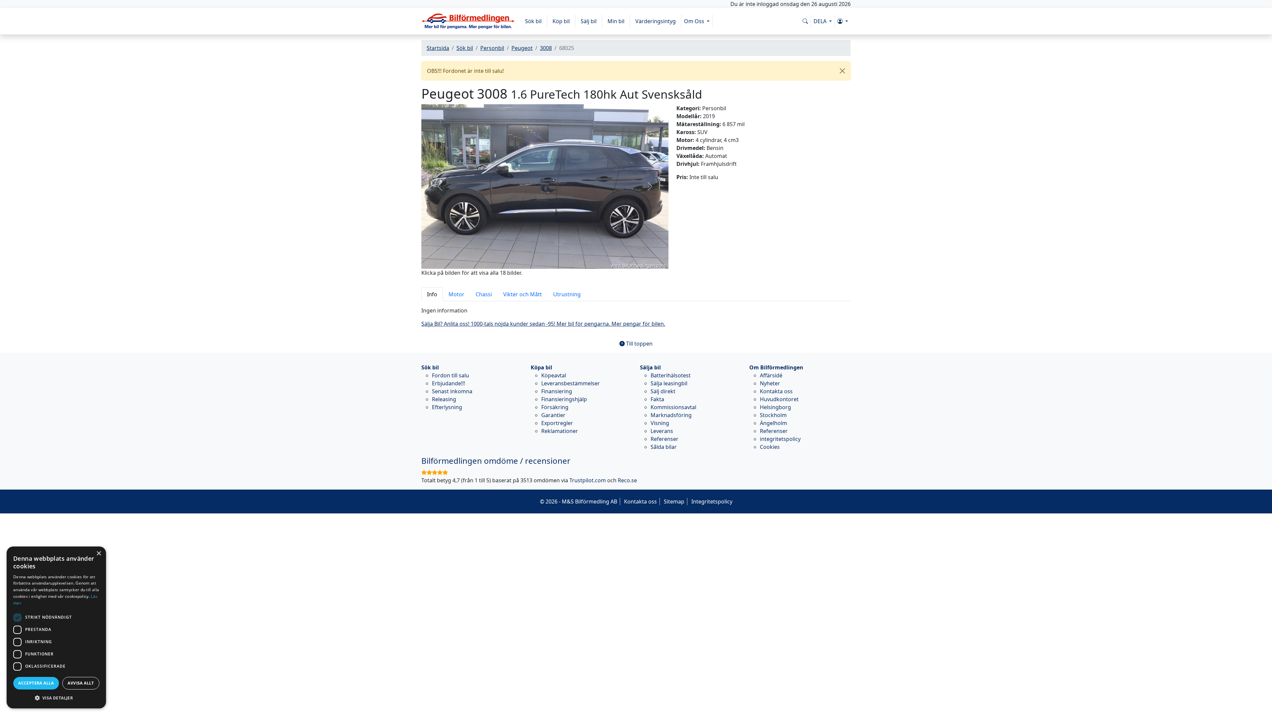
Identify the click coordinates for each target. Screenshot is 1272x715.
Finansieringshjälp (564, 399)
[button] (843, 21)
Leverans (662, 431)
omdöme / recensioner (495, 460)
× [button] (98, 553)
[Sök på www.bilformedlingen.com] (805, 21)
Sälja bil (650, 367)
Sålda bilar (664, 447)
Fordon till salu (450, 375)
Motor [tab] (456, 294)
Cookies (770, 447)
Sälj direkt (663, 391)
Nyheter (770, 383)
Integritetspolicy (711, 501)
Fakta (657, 399)
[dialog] (56, 627)
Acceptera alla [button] (36, 683)
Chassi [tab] (484, 294)
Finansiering (556, 391)
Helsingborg (775, 407)
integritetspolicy (780, 439)
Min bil (616, 21)
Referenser (664, 439)
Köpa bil (541, 367)
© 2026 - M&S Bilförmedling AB (578, 501)
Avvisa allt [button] (81, 683)
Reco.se (627, 480)
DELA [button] (821, 21)
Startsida (438, 48)
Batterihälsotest (671, 375)
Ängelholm (773, 423)
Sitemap (674, 501)
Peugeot (522, 48)
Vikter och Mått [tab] (522, 294)
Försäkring (554, 407)
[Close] (842, 71)
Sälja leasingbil (669, 383)
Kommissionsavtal (673, 407)
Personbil (492, 48)
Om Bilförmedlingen (776, 367)
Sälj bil (589, 21)
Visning (660, 423)
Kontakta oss (776, 391)
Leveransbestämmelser (570, 383)
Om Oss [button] (695, 21)
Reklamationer (559, 431)
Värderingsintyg (655, 21)
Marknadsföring (671, 415)
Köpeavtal (553, 375)
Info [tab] (432, 294)
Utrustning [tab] (567, 294)
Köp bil (561, 21)
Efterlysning (447, 407)
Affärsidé (771, 375)
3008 (546, 48)
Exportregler (557, 423)
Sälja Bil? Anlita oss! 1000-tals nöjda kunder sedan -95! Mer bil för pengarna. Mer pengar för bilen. (543, 323)
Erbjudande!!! (448, 383)
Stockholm (773, 415)
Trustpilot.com (587, 480)
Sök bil (533, 21)
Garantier (553, 415)
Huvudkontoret (779, 399)
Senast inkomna (452, 391)
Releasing (444, 399)
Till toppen (639, 343)
